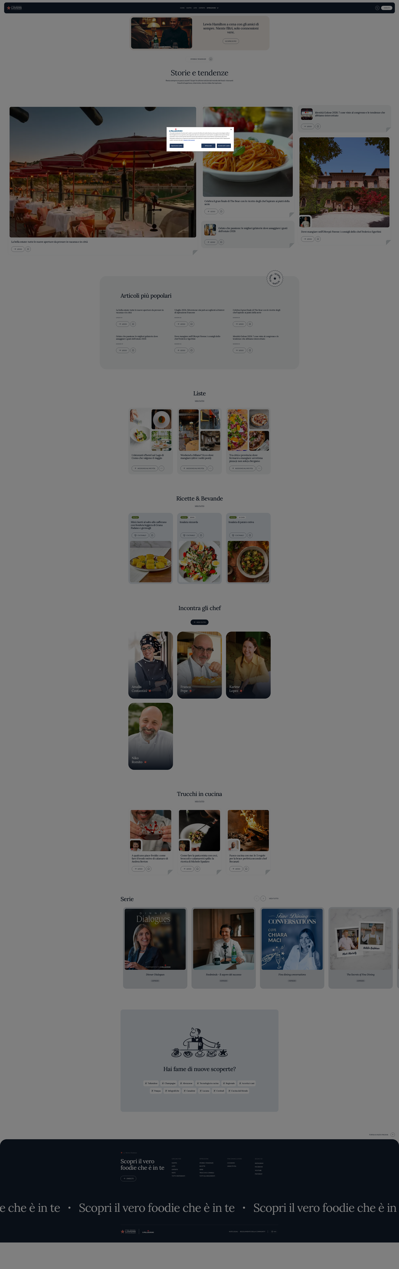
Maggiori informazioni (189, 140)
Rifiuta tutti (208, 145)
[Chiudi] (231, 129)
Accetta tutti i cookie (224, 145)
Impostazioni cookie (176, 145)
